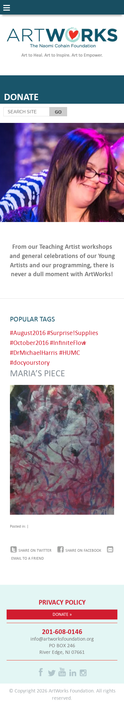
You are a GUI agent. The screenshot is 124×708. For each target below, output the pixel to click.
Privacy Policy (62, 602)
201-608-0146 (62, 631)
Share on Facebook (83, 550)
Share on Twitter (35, 550)
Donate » (62, 614)
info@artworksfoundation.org (62, 639)
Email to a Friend (27, 558)
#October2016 (29, 342)
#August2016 (28, 332)
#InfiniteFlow (68, 342)
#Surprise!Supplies (72, 332)
